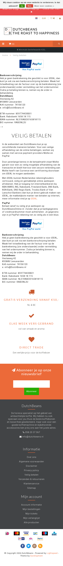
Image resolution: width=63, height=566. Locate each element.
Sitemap (31, 488)
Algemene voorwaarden (31, 461)
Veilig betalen (32, 475)
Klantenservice (31, 483)
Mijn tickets (31, 513)
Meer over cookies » (44, 6)
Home (5, 55)
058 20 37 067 (32, 432)
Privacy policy (31, 470)
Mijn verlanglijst (31, 518)
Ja (22, 6)
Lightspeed (52, 553)
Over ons (31, 457)
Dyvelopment (36, 556)
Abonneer (31, 391)
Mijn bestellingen (31, 509)
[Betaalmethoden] (7, 533)
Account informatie (31, 505)
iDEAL (34, 198)
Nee (30, 6)
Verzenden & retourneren (32, 479)
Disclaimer (31, 466)
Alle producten (31, 522)
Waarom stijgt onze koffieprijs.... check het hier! (31, 9)
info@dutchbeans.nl (33, 436)
